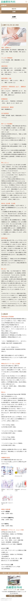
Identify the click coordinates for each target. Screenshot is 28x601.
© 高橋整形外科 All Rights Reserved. (6, 598)
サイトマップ (22, 573)
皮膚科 (14, 11)
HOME (5, 573)
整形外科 (14, 8)
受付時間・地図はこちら (14, 595)
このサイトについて (13, 573)
